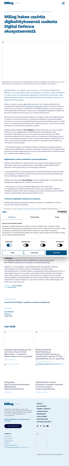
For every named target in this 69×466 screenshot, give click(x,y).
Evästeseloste (42, 419)
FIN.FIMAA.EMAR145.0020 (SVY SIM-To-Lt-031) (16, 447)
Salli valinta (34, 252)
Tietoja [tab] (57, 217)
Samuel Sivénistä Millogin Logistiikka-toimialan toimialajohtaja (27, 302)
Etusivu (40, 403)
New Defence (9, 312)
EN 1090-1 (7, 443)
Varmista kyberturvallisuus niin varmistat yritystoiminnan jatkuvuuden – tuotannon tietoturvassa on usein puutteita (18, 353)
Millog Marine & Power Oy (17, 419)
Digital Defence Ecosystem (33, 106)
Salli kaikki (56, 252)
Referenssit (41, 414)
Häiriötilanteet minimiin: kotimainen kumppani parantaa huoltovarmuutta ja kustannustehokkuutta (49, 385)
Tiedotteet (8, 316)
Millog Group (42, 406)
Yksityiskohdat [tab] (34, 217)
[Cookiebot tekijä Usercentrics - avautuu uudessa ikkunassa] (59, 212)
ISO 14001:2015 (8, 438)
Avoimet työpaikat (43, 409)
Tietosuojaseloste (44, 422)
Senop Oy (27, 419)
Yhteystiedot (42, 416)
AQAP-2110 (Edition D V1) (10, 445)
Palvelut (7, 314)
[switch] (26, 245)
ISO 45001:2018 (8, 441)
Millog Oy (6, 419)
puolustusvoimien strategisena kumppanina (25, 209)
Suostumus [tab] (12, 217)
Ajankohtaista (42, 411)
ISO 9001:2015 (8, 436)
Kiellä (12, 252)
